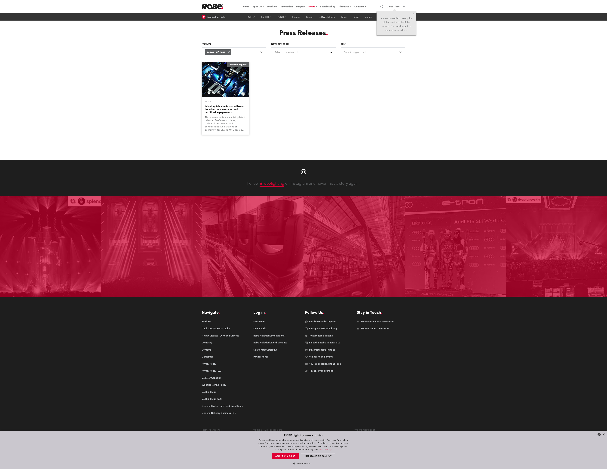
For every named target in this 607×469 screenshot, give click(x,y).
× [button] (603, 434)
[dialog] (303, 450)
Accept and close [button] (285, 456)
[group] (222, 329)
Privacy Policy (325, 449)
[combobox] (232, 52)
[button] (229, 52)
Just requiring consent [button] (318, 456)
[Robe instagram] (303, 171)
